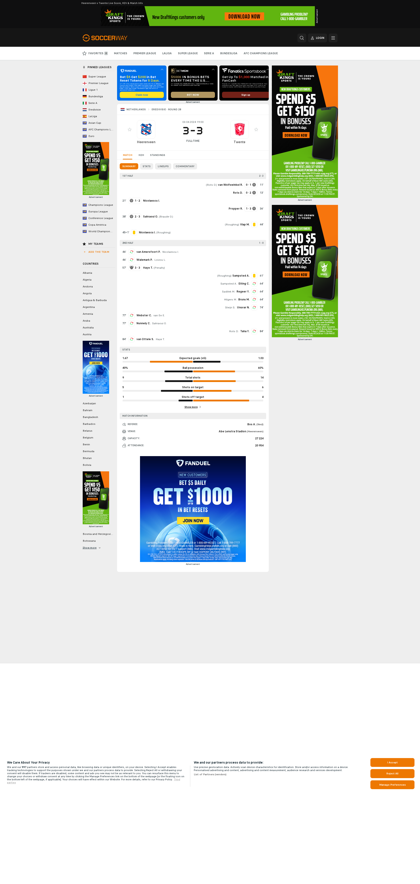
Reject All (392, 773)
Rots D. (211, 185)
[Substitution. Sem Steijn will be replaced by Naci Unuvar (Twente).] (254, 307)
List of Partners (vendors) (210, 774)
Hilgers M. (230, 299)
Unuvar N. (243, 307)
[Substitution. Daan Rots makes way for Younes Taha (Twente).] (254, 331)
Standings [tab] (157, 155)
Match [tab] (127, 155)
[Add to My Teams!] (129, 129)
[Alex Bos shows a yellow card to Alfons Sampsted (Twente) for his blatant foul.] (254, 276)
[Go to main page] (113, 37)
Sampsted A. (228, 283)
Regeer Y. (243, 291)
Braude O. (166, 216)
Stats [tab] (147, 166)
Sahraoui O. (159, 323)
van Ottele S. (145, 339)
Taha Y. (244, 331)
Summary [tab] (129, 166)
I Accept (392, 762)
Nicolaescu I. (170, 252)
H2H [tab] (141, 155)
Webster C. (144, 315)
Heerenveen (146, 142)
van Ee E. (159, 315)
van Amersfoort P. (148, 252)
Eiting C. (244, 283)
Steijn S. (230, 307)
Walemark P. (144, 260)
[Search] (301, 38)
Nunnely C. (143, 323)
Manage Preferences (392, 784)
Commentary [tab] (185, 166)
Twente (239, 142)
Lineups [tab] (163, 166)
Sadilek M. (228, 291)
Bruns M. (243, 299)
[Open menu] (333, 38)
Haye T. (160, 339)
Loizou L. (160, 260)
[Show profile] (146, 129)
